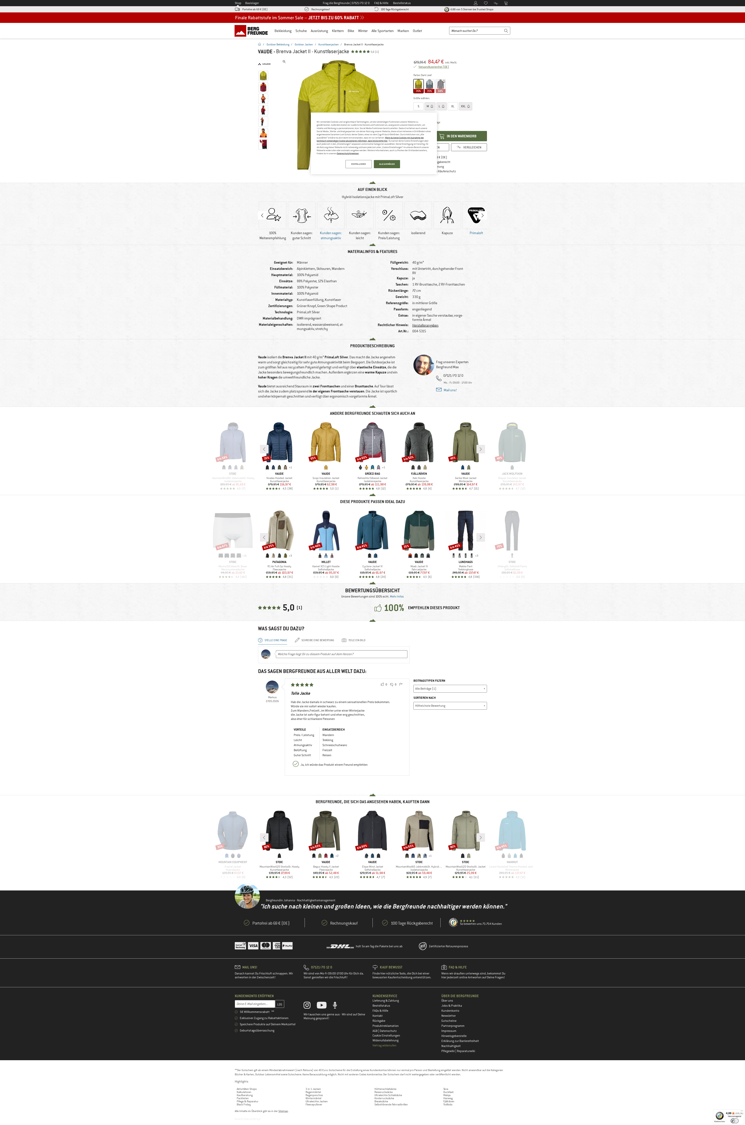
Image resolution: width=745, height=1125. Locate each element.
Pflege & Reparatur (247, 1101)
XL (452, 106)
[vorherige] (264, 449)
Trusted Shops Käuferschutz (437, 171)
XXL (463, 106)
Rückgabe (378, 1021)
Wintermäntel (313, 1098)
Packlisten (243, 1098)
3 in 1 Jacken (313, 1089)
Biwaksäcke (381, 1101)
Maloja (446, 1095)
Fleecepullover (314, 1104)
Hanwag (448, 1098)
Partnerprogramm (452, 1026)
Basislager (252, 3)
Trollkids (447, 1104)
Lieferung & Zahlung (385, 1001)
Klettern (338, 31)
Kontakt (377, 1016)
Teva (445, 1089)
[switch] (735, 1120)
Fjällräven (448, 1101)
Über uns (447, 1001)
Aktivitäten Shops (247, 1089)
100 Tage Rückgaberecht (395, 9)
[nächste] (480, 449)
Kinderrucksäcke (384, 1098)
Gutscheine (449, 1021)
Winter (363, 31)
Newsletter (448, 1016)
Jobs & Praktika (451, 1006)
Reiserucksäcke (383, 1092)
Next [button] (482, 215)
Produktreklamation (385, 1026)
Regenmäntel (313, 1092)
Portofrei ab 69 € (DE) (255, 9)
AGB (375, 1031)
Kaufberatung (245, 1095)
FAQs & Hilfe (380, 1011)
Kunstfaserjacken (328, 44)
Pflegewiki (448, 1051)
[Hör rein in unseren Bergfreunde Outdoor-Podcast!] (338, 1006)
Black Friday (244, 1104)
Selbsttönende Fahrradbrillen (391, 1104)
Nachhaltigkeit (451, 1046)
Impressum (448, 1031)
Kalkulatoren (244, 1092)
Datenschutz (388, 1031)
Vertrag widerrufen (384, 1045)
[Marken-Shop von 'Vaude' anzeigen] (264, 64)
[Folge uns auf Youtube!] (324, 1006)
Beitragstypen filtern (429, 681)
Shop (238, 3)
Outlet (417, 31)
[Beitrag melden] (400, 684)
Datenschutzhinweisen (348, 153)
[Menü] (741, 1111)
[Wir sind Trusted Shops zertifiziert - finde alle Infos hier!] (453, 923)
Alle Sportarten (383, 31)
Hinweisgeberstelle (454, 1036)
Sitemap (283, 1111)
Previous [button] (262, 215)
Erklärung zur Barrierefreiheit (460, 1041)
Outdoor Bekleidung (278, 44)
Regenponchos (314, 1095)
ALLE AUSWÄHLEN (387, 164)
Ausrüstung (319, 31)
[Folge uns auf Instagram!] (310, 1006)
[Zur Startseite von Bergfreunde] (252, 31)
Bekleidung (283, 31)
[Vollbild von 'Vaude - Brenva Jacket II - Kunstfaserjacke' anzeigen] (284, 62)
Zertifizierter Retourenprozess (448, 946)
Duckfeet (448, 1092)
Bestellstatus (381, 1006)
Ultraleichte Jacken (317, 1101)
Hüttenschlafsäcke (385, 1089)
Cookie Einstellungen (386, 1036)
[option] (272, 221)
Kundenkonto (450, 1011)
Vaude (265, 51)
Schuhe (301, 31)
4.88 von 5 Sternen (471, 9)
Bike (351, 31)
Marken (403, 31)
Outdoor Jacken (304, 44)
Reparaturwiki (466, 1051)
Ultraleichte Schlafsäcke (388, 1095)
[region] (374, 143)
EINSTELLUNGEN (358, 164)
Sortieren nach (424, 698)
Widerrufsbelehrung (385, 1040)
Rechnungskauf (320, 9)
